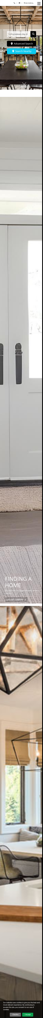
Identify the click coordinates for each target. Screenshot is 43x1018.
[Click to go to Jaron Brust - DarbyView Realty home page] (9, 19)
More (24, 83)
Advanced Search (23, 43)
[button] (39, 3)
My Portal (29, 3)
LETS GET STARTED (15, 599)
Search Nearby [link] (23, 51)
